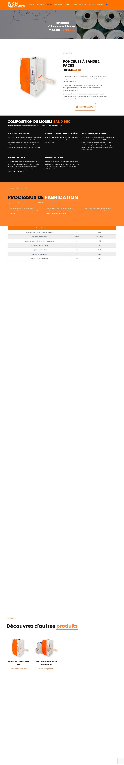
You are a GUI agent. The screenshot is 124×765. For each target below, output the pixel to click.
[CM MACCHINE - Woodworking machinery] (16, 5)
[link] (34, 76)
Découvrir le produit (18, 669)
